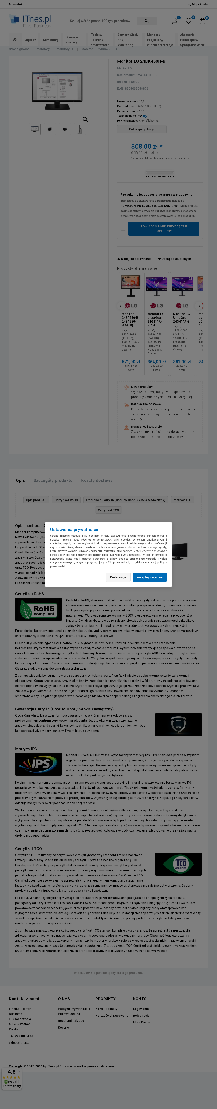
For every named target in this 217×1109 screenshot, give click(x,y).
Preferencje (118, 577)
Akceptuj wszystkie (150, 577)
